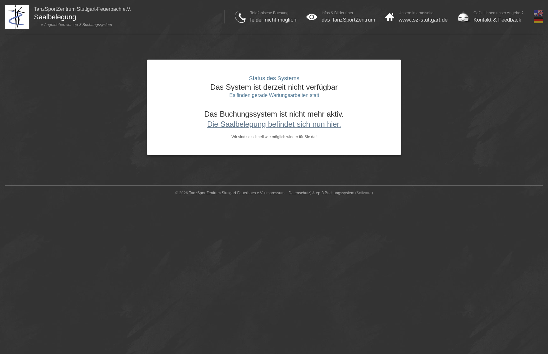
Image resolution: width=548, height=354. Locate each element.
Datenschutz (299, 193)
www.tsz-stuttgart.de (423, 20)
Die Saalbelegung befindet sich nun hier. (274, 124)
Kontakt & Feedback (497, 20)
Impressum (274, 193)
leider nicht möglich (273, 20)
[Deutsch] (538, 22)
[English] (538, 14)
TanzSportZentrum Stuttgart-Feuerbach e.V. (226, 193)
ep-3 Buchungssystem (93, 25)
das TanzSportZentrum (348, 20)
